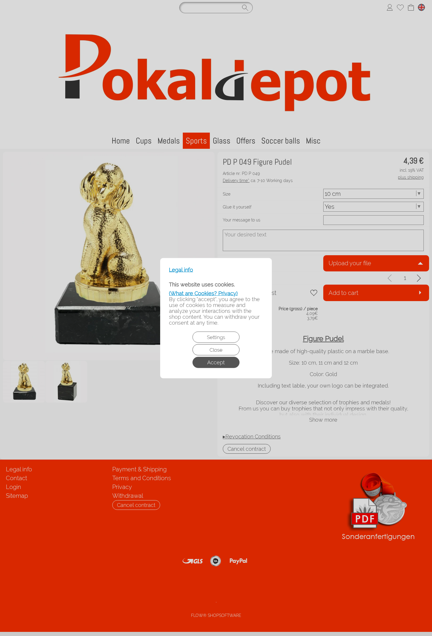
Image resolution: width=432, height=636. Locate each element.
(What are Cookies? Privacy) (203, 293)
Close (216, 350)
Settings (216, 337)
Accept (216, 362)
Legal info (181, 270)
